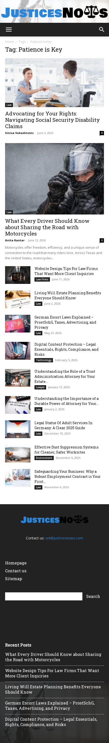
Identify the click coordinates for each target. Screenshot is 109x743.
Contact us (15, 570)
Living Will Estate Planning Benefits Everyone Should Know (67, 295)
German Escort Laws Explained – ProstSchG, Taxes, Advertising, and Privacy (65, 322)
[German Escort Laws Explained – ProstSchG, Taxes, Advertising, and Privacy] (17, 324)
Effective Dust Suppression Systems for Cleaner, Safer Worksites (66, 450)
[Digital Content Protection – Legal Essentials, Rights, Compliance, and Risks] (17, 351)
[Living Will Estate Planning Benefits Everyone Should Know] (17, 299)
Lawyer (40, 387)
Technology (43, 360)
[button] (9, 29)
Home (9, 42)
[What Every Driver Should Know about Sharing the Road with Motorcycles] (54, 179)
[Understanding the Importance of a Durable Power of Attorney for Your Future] (17, 405)
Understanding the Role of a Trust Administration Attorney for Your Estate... (64, 376)
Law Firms (42, 279)
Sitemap (13, 578)
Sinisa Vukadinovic (19, 133)
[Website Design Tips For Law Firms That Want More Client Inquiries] (17, 275)
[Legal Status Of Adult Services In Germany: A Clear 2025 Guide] (17, 429)
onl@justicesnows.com (64, 538)
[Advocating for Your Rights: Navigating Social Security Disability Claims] (54, 82)
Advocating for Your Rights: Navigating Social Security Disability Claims (52, 120)
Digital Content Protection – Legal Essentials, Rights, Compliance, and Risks (66, 349)
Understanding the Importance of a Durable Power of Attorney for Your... (66, 401)
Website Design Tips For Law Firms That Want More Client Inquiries (66, 271)
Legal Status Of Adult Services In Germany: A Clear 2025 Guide (63, 425)
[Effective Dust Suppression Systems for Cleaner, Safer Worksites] (17, 453)
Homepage (16, 562)
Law (9, 105)
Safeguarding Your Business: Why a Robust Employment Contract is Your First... (67, 476)
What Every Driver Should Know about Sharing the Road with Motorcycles (47, 227)
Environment (44, 458)
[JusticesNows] (54, 12)
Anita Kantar (15, 240)
